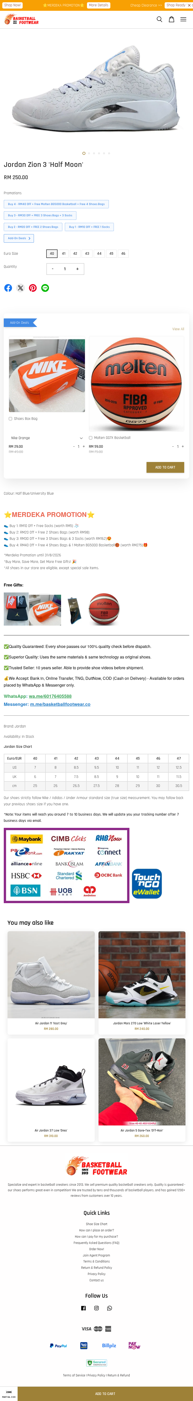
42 (75, 253)
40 (52, 253)
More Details (85, 5)
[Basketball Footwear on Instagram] (96, 1311)
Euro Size (11, 253)
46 (123, 253)
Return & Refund (119, 1375)
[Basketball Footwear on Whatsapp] (109, 1311)
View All (178, 329)
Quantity (10, 266)
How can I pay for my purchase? (96, 1237)
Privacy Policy (97, 1274)
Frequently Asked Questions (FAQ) (96, 1243)
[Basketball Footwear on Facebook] (83, 1311)
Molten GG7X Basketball (112, 437)
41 (63, 253)
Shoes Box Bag (25, 418)
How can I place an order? (96, 1230)
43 (87, 253)
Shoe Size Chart (96, 1224)
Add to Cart (165, 467)
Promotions (13, 193)
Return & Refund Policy (96, 1268)
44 (99, 253)
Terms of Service (74, 1375)
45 (111, 253)
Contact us (96, 1280)
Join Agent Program (96, 1255)
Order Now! (96, 1249)
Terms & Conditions (96, 1261)
